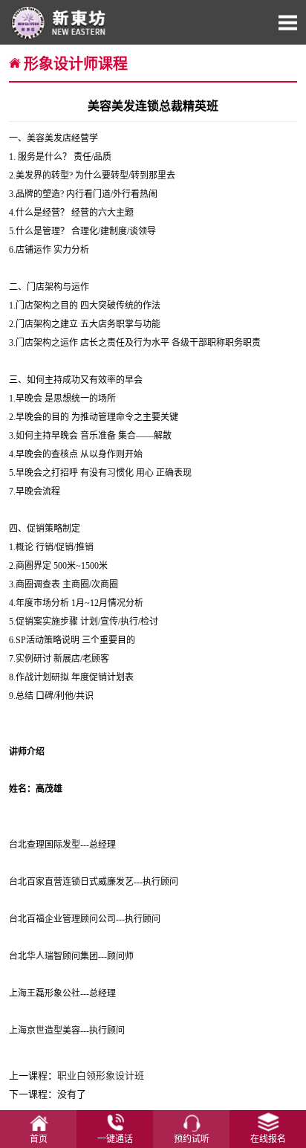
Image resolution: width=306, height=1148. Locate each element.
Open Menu (287, 22)
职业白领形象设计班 (100, 1075)
